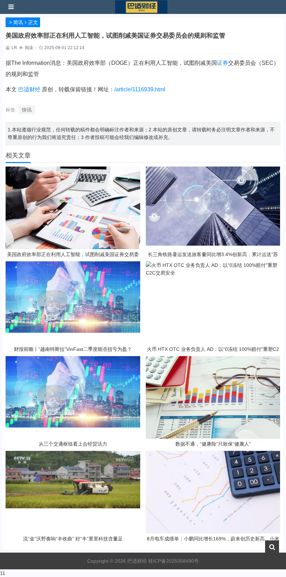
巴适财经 (29, 89)
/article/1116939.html (139, 89)
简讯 (18, 22)
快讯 (27, 110)
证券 (222, 63)
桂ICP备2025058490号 (173, 561)
